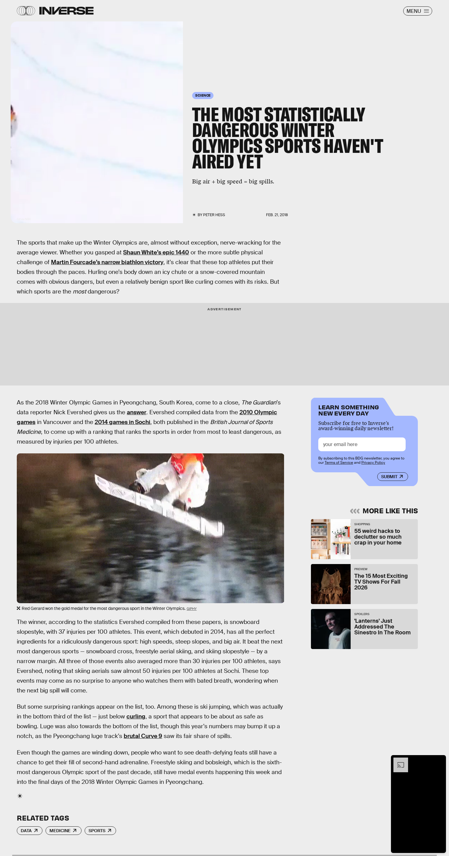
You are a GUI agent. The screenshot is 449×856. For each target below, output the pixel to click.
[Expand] (398, 760)
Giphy (192, 609)
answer (136, 412)
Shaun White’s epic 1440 (156, 252)
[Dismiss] (439, 760)
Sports (97, 830)
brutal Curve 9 (143, 736)
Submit (389, 476)
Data (26, 830)
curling (135, 716)
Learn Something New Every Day (348, 409)
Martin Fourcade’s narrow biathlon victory (107, 262)
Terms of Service (339, 462)
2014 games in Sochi (122, 422)
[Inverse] (66, 11)
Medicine (60, 830)
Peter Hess (214, 214)
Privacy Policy (373, 462)
